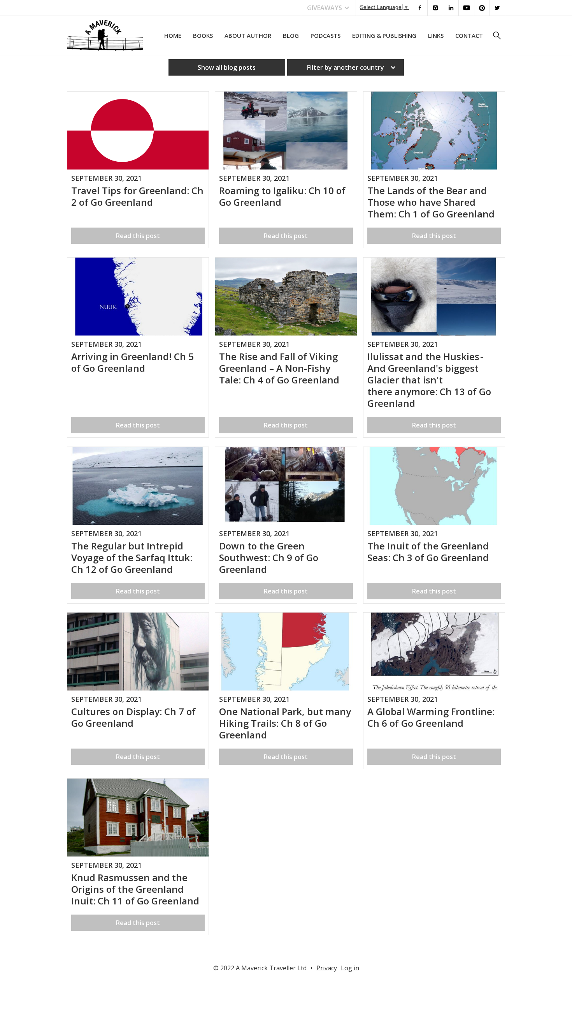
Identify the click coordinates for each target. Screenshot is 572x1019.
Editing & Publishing (384, 35)
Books (203, 35)
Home (172, 35)
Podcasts (325, 35)
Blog (291, 35)
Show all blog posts (227, 67)
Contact (469, 35)
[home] (105, 35)
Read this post (138, 235)
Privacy (326, 968)
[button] (328, 8)
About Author (248, 35)
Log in (350, 968)
